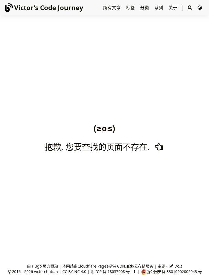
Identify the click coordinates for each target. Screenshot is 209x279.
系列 (159, 8)
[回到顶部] (199, 269)
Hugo (37, 266)
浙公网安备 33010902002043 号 (174, 271)
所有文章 (112, 8)
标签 (131, 8)
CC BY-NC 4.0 (74, 271)
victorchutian (46, 271)
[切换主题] (199, 7)
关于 (173, 8)
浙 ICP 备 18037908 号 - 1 (114, 271)
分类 (145, 8)
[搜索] (190, 8)
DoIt (177, 266)
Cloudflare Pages (93, 266)
